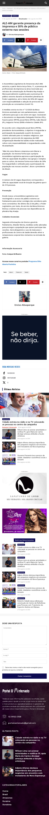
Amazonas (6, 419)
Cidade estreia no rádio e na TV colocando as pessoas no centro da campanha (23, 423)
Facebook (11, 373)
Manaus (15, 15)
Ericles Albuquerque (16, 34)
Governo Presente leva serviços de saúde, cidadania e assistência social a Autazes (31, 457)
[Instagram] (4, 378)
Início (3, 8)
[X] (4, 382)
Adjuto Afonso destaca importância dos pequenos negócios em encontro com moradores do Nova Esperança (31, 444)
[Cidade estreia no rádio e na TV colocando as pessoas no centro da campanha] (24, 405)
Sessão (26, 272)
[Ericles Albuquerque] (4, 34)
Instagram (11, 378)
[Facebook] (4, 373)
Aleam (11, 272)
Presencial (19, 272)
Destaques (10, 8)
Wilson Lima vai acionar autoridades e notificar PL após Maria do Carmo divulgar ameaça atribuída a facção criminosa (31, 433)
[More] (41, 40)
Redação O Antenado (9, 427)
